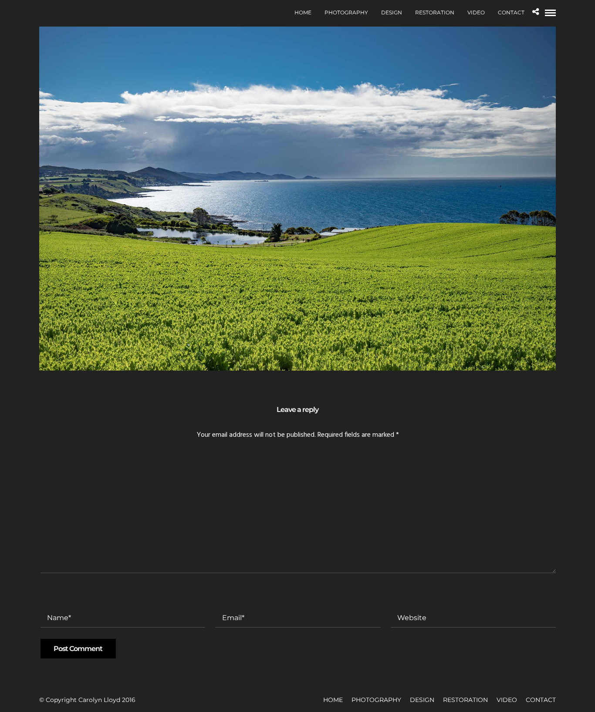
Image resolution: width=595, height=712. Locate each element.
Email (225, 598)
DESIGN (391, 12)
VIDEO (476, 12)
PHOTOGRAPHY (346, 12)
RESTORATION (434, 12)
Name (50, 598)
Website (404, 598)
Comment (58, 464)
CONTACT (511, 12)
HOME (302, 12)
